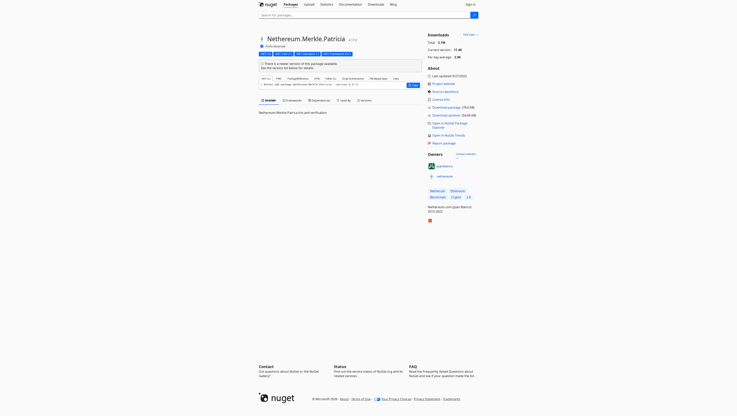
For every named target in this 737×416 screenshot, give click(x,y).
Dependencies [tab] (320, 100)
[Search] (474, 15)
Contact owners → (466, 156)
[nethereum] (431, 176)
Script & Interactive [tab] (353, 78)
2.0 (468, 197)
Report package (443, 143)
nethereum (445, 176)
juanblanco (445, 166)
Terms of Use (361, 399)
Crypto (456, 197)
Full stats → (470, 34)
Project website (443, 84)
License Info (441, 99)
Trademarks (451, 399)
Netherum (437, 191)
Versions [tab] (366, 100)
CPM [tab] (317, 78)
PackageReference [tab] (297, 78)
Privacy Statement (427, 399)
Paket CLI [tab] (330, 78)
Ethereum (457, 191)
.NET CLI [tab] (266, 78)
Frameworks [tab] (293, 100)
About (344, 399)
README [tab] (270, 100)
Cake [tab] (396, 78)
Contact (266, 366)
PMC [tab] (279, 78)
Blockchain (438, 197)
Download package (446, 107)
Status (340, 366)
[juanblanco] (431, 166)
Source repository (445, 92)
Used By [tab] (345, 100)
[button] (413, 85)
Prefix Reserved (275, 46)
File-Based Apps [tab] (378, 78)
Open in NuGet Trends (448, 135)
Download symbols (446, 115)
